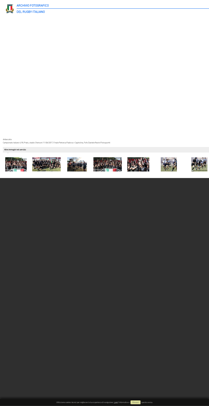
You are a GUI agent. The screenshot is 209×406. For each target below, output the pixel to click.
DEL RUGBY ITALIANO (31, 12)
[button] (201, 394)
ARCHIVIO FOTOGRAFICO (33, 5)
